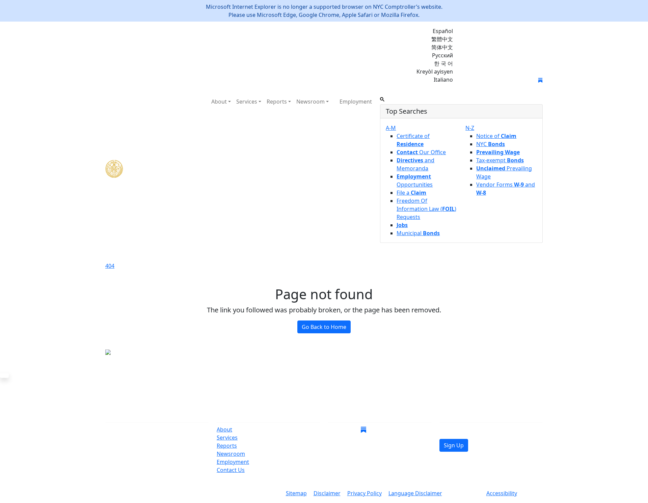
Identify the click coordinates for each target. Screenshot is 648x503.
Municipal (418, 233)
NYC (490, 144)
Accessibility (501, 493)
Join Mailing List (485, 80)
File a (411, 192)
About (224, 429)
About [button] (219, 101)
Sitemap (296, 493)
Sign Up (454, 445)
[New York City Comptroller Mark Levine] (154, 168)
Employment (356, 101)
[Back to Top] (4, 375)
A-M (391, 128)
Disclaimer (327, 493)
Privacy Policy (364, 493)
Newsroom (231, 453)
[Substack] (540, 79)
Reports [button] (277, 101)
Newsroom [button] (310, 101)
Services (227, 437)
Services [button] (246, 101)
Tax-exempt (500, 160)
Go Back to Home (324, 327)
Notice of (496, 136)
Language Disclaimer (415, 493)
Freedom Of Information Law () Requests (426, 209)
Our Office (421, 152)
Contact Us (231, 470)
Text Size (464, 494)
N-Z (469, 128)
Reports (227, 445)
